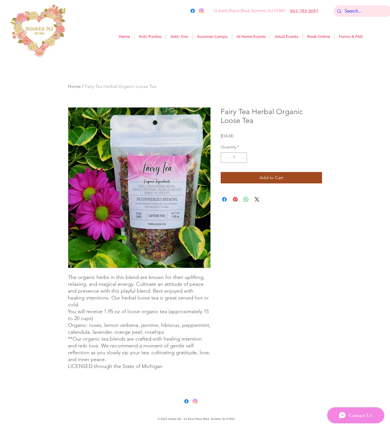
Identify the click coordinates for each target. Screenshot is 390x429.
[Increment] (242, 158)
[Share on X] (257, 199)
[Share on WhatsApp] (246, 199)
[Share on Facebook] (224, 199)
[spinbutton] (234, 158)
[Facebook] (186, 401)
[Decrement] (225, 158)
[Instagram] (201, 11)
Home (74, 86)
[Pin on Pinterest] (235, 199)
